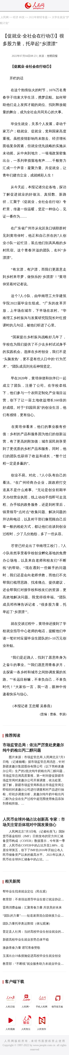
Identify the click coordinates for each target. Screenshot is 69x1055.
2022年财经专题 (38, 17)
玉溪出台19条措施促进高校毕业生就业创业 (32, 955)
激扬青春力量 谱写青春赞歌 (21, 947)
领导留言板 (57, 1006)
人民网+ (26, 1006)
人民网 (5, 17)
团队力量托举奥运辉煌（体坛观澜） (27, 923)
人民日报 (10, 1006)
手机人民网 (41, 1006)
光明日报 (52, 55)
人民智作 (41, 1029)
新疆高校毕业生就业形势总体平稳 (26, 939)
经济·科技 (19, 17)
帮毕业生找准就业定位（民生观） (26, 891)
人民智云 (25, 1029)
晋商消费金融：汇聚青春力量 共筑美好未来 (32, 907)
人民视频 (10, 1029)
